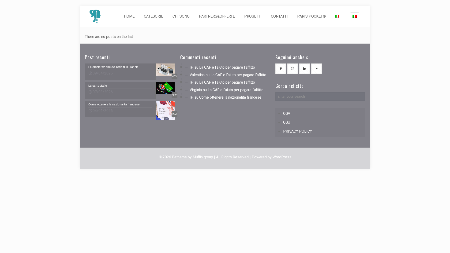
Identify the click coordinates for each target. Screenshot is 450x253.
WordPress (282, 157)
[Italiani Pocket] (95, 16)
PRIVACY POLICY (297, 131)
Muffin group (203, 157)
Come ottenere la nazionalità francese (230, 97)
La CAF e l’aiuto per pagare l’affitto (227, 67)
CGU (286, 122)
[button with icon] (280, 68)
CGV (286, 113)
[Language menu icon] (354, 16)
